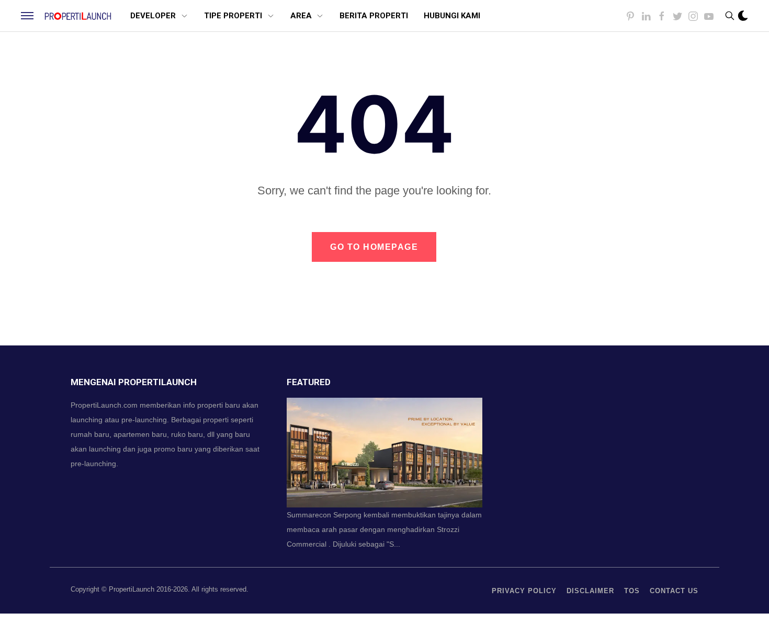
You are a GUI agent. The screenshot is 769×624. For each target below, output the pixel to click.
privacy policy (524, 591)
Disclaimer (590, 591)
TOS (632, 591)
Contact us (674, 591)
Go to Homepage (374, 246)
